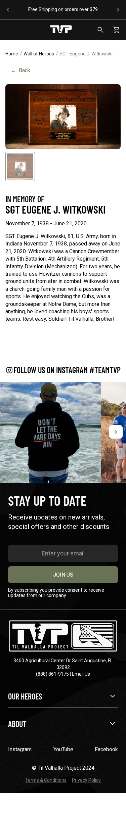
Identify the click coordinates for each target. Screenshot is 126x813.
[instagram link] (50, 432)
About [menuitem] (17, 724)
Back (20, 70)
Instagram (20, 749)
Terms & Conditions (46, 780)
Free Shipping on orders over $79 (63, 9)
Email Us (81, 674)
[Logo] (61, 30)
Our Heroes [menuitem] (25, 696)
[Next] (116, 432)
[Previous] (10, 432)
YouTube (63, 749)
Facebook (106, 749)
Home (11, 53)
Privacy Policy (86, 780)
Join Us (63, 575)
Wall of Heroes (39, 53)
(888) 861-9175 (52, 674)
